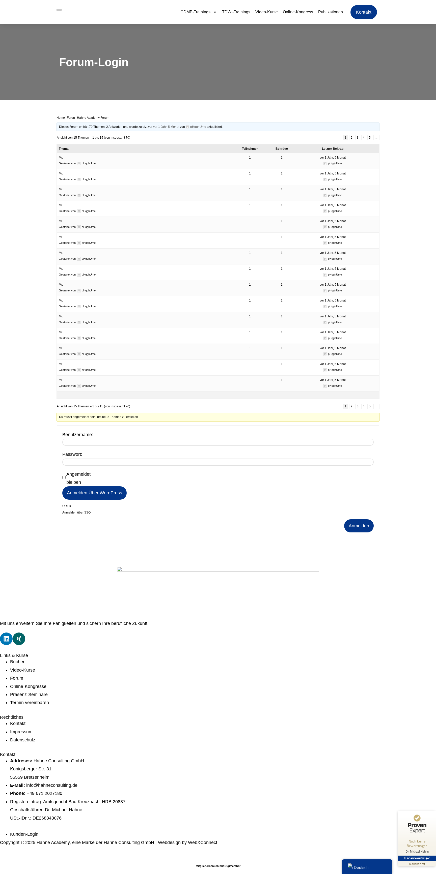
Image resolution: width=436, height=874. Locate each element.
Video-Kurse (266, 12)
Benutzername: (77, 434)
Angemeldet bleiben (78, 478)
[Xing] (19, 638)
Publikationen (330, 12)
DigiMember (232, 865)
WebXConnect (202, 842)
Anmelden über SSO (76, 512)
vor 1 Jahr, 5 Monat (166, 127)
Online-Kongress (298, 12)
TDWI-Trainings (236, 12)
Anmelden (359, 525)
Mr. (61, 157)
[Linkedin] (6, 638)
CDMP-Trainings (195, 12)
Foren (71, 117)
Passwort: (72, 454)
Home (61, 117)
